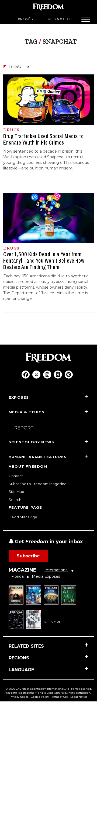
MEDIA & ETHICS (61, 19)
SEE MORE (52, 622)
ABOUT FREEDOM (28, 466)
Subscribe (28, 555)
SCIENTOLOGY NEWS (31, 442)
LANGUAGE (21, 669)
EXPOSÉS (24, 19)
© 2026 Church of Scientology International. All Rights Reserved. (49, 688)
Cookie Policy (40, 696)
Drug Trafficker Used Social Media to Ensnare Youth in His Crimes (43, 139)
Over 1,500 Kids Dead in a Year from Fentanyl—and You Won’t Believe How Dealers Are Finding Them (43, 260)
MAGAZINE (22, 570)
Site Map (16, 491)
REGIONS (19, 657)
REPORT (24, 427)
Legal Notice (78, 696)
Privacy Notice (19, 696)
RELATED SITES (26, 646)
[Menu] (86, 19)
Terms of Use (59, 696)
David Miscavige (23, 517)
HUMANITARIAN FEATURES (38, 457)
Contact (16, 476)
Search (15, 499)
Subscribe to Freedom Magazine (38, 484)
